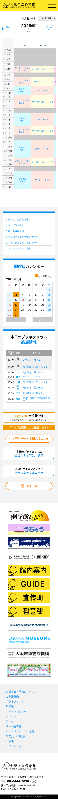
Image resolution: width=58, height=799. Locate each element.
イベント (11, 716)
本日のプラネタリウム (29, 453)
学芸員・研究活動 (16, 736)
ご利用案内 (12, 696)
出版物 (10, 741)
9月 (41, 319)
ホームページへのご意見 (20, 731)
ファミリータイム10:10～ (22, 69)
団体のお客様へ (15, 726)
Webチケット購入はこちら (32, 438)
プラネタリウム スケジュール (23, 242)
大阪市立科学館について (20, 691)
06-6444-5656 (18, 781)
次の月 (50, 26)
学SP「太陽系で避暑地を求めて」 (36, 399)
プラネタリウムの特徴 (19, 248)
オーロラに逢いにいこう (42, 69)
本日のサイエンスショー (29, 470)
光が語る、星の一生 (33, 372)
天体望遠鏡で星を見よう (35, 366)
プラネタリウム (15, 701)
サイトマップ (13, 746)
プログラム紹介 (16, 225)
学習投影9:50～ (22, 90)
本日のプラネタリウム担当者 (22, 236)
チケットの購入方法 (18, 219)
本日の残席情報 (16, 231)
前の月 (6, 28)
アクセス (31, 486)
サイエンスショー (16, 711)
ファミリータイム (42, 90)
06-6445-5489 (26, 785)
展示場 (10, 706)
